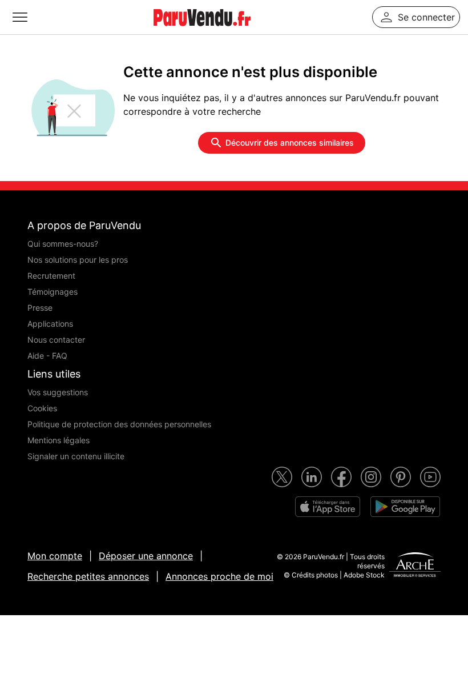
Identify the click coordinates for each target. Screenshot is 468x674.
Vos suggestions (57, 392)
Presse (40, 307)
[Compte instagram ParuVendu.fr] (371, 477)
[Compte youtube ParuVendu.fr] (430, 477)
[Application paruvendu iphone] (327, 506)
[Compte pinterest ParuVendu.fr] (400, 477)
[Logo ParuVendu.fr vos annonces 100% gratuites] (202, 31)
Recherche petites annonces (88, 576)
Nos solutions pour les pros (77, 259)
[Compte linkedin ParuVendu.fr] (311, 477)
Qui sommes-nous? (62, 243)
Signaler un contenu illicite (75, 456)
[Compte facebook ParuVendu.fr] (341, 477)
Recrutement (51, 275)
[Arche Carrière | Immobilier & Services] (415, 566)
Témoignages (52, 291)
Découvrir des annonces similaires (289, 142)
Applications (50, 323)
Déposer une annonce (146, 555)
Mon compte (54, 555)
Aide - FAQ (47, 355)
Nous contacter (56, 339)
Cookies (42, 408)
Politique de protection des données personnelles (119, 424)
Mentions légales (58, 440)
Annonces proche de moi (219, 576)
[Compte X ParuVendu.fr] (282, 477)
